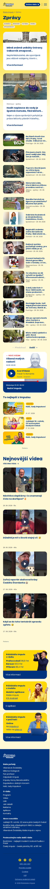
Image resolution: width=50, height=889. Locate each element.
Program (27, 376)
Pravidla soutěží (25, 868)
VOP (25, 875)
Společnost (9, 27)
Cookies (25, 872)
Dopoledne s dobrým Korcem (16, 783)
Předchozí (20, 347)
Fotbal (25, 24)
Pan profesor (8, 774)
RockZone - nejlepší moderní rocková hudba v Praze (23, 842)
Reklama (7, 807)
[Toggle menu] (45, 4)
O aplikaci (11, 705)
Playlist (19, 376)
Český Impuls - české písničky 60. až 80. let (22, 846)
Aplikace (7, 810)
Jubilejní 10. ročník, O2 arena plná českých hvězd (24, 822)
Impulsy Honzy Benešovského (16, 780)
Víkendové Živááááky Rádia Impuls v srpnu (22, 830)
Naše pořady (9, 764)
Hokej (33, 24)
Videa (5, 798)
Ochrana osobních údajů (25, 879)
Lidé (5, 801)
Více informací (15, 65)
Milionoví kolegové (11, 771)
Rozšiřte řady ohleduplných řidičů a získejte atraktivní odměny (22, 826)
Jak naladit (8, 804)
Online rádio (31, 4)
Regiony (16, 24)
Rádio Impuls (8, 12)
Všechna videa (9, 463)
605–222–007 (25, 864)
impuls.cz (14, 726)
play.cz (18, 729)
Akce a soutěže (10, 818)
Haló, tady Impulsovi (12, 786)
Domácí (7, 24)
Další (32, 347)
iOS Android (12, 698)
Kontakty (7, 813)
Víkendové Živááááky (12, 768)
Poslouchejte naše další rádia (17, 837)
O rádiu (6, 791)
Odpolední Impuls (11, 777)
